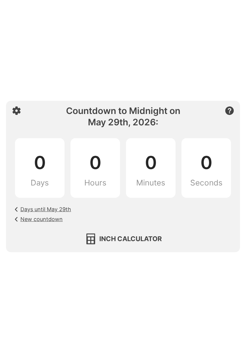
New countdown (41, 219)
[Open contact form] (229, 110)
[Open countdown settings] (16, 110)
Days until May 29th (45, 209)
